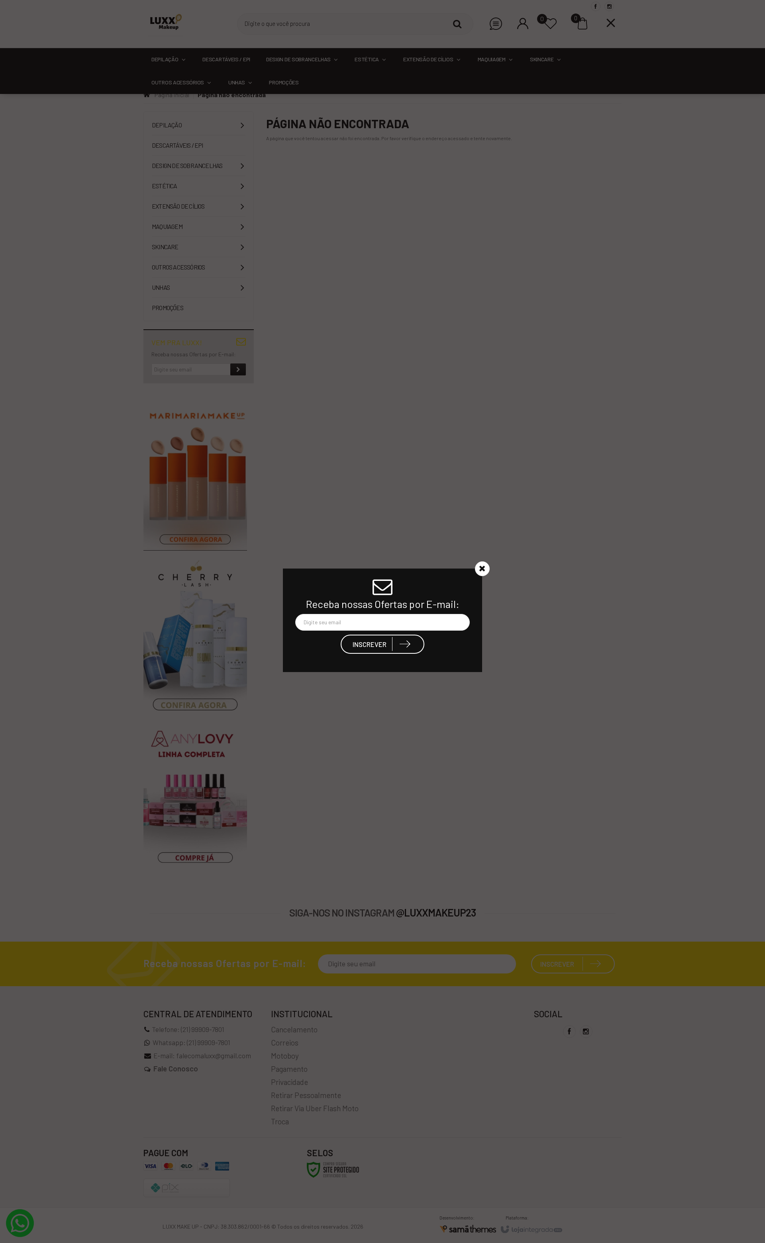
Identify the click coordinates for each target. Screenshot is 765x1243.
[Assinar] (382, 645)
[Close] (482, 570)
